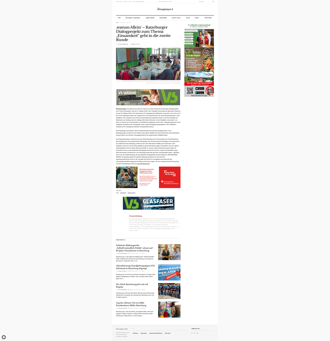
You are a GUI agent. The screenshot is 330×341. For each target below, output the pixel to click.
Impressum (119, 1)
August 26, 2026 (133, 289)
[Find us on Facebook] (191, 333)
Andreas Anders (122, 271)
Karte (129, 1)
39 (144, 253)
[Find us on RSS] (197, 333)
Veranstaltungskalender (138, 1)
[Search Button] (213, 1)
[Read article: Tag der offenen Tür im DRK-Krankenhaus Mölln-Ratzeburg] (169, 310)
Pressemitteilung (123, 44)
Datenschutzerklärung (156, 333)
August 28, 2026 (133, 271)
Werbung (125, 1)
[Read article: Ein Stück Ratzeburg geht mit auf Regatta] (169, 291)
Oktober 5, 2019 (135, 44)
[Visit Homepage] (165, 9)
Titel (119, 18)
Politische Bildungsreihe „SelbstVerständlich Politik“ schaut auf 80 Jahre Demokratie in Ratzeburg (134, 248)
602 (144, 308)
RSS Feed (167, 333)
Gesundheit (163, 18)
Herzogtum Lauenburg (132, 18)
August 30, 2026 (133, 253)
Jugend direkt (150, 18)
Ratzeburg (123, 192)
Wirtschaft (208, 18)
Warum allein (131, 192)
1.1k (144, 289)
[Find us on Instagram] (194, 333)
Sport (188, 18)
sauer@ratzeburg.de (143, 163)
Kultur (197, 18)
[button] (4, 337)
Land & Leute (176, 18)
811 (144, 271)
